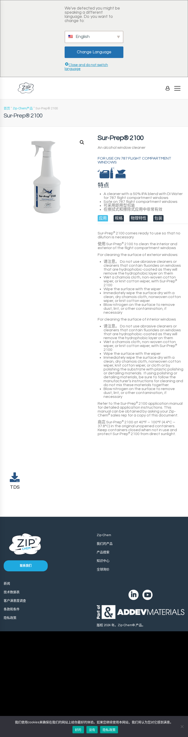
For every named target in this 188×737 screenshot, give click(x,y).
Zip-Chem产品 (23, 108)
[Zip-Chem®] (25, 88)
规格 (119, 218)
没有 (92, 730)
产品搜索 (103, 552)
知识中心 (103, 561)
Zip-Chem (104, 535)
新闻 (7, 583)
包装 (158, 218)
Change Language (94, 52)
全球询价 (103, 569)
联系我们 (26, 565)
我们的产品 (105, 543)
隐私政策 (10, 618)
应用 (103, 218)
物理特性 (138, 218)
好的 (78, 730)
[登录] (167, 88)
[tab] (103, 218)
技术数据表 (12, 592)
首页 (7, 108)
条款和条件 (12, 609)
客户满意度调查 (15, 600)
